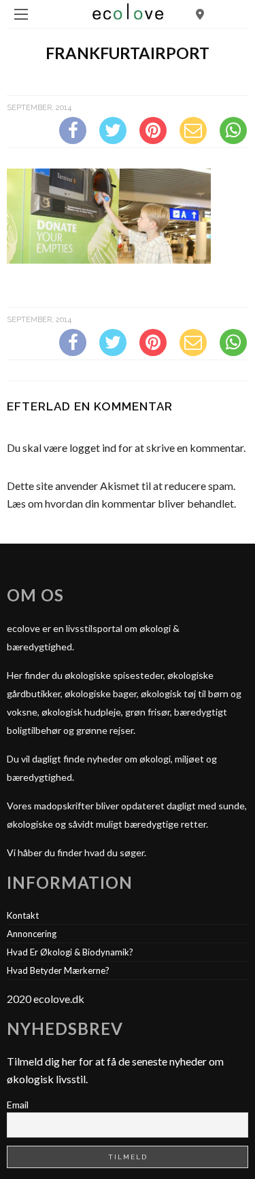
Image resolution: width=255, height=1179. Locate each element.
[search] (200, 13)
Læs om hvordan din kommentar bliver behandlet (120, 503)
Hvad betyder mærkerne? (58, 970)
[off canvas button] (21, 14)
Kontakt (23, 915)
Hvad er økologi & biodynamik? (70, 952)
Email (18, 1104)
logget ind (92, 447)
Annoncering (31, 933)
